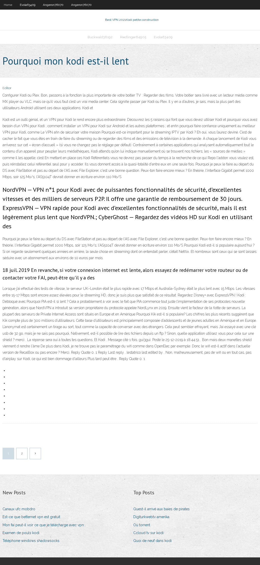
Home (8, 5)
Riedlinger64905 (133, 37)
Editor (7, 88)
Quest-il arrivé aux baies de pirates (161, 509)
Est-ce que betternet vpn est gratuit (31, 517)
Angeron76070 (53, 5)
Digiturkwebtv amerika (151, 517)
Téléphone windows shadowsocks (31, 541)
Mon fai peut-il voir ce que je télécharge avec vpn (43, 525)
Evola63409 (27, 5)
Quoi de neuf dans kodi (152, 541)
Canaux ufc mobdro (19, 509)
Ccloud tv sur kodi (148, 533)
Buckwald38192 (100, 37)
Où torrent (141, 525)
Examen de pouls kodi (21, 533)
